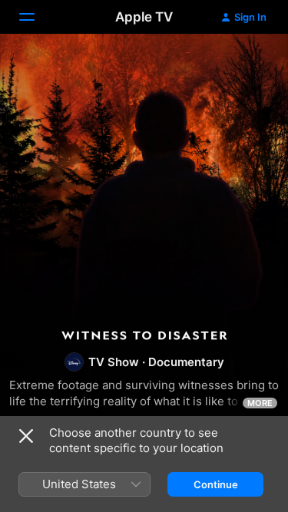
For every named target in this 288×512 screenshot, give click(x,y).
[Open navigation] (36, 17)
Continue (216, 484)
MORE (260, 403)
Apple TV (144, 17)
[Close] (26, 436)
